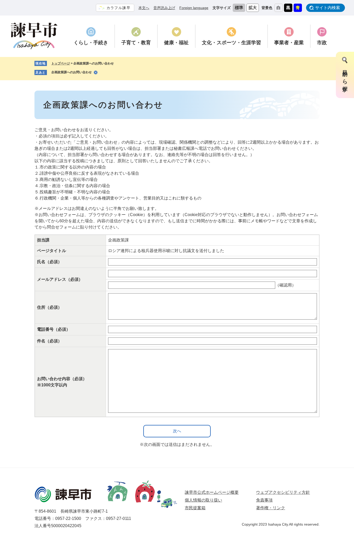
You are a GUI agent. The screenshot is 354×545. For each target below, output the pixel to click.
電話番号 (53, 329)
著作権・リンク (270, 508)
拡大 (253, 7)
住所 (49, 307)
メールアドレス (60, 279)
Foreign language (193, 8)
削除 (95, 72)
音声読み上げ (164, 8)
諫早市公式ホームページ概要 (212, 492)
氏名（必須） (49, 262)
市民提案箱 (195, 508)
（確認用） (285, 285)
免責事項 (264, 500)
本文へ (143, 8)
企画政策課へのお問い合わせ (71, 72)
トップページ (60, 63)
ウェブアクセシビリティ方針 (283, 492)
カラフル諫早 (118, 8)
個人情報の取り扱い (203, 500)
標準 (239, 7)
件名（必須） (49, 341)
